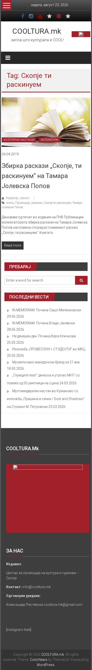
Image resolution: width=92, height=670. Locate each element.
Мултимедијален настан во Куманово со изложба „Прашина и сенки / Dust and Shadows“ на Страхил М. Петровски (46, 399)
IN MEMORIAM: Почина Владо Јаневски (43, 323)
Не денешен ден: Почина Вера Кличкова (44, 336)
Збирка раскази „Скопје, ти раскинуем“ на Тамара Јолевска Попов (42, 176)
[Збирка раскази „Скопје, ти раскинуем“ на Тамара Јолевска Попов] (46, 122)
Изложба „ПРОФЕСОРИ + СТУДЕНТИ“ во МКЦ (48, 349)
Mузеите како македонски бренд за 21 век (46, 362)
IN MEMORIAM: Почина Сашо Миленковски (46, 310)
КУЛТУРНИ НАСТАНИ (19, 140)
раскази (36, 203)
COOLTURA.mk (36, 31)
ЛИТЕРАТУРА (49, 140)
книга (10, 203)
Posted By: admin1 (18, 198)
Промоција (22, 203)
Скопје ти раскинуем (57, 203)
